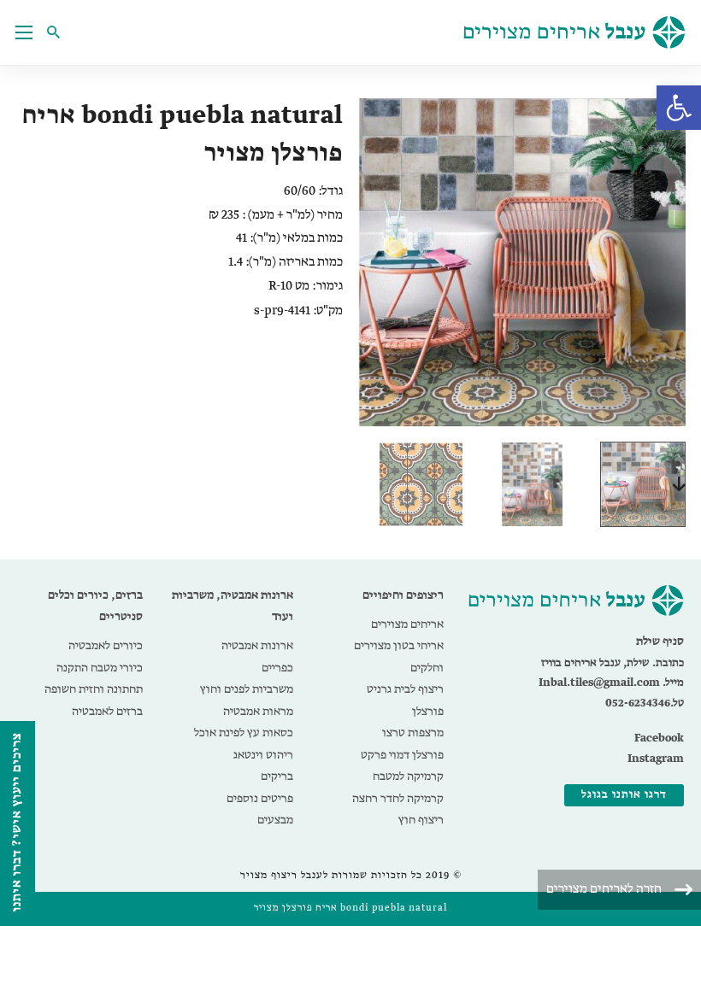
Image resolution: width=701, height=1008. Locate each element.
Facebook (659, 738)
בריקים (277, 776)
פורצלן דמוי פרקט (402, 755)
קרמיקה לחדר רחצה (398, 798)
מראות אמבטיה (258, 711)
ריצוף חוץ (421, 820)
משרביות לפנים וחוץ (246, 689)
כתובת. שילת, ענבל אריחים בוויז (612, 663)
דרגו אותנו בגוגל (624, 795)
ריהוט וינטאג (263, 755)
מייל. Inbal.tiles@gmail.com (611, 683)
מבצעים (275, 820)
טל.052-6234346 (644, 703)
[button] (679, 107)
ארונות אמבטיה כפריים (257, 657)
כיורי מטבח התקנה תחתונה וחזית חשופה (93, 679)
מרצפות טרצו (413, 733)
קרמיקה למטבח (408, 776)
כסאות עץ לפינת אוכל (243, 733)
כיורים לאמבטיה (105, 645)
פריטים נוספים (260, 798)
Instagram (655, 759)
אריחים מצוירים (407, 624)
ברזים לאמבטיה (107, 711)
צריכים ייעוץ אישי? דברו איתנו (17, 821)
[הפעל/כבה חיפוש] (58, 32)
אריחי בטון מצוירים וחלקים (399, 657)
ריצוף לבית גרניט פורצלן (405, 700)
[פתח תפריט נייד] (23, 32)
